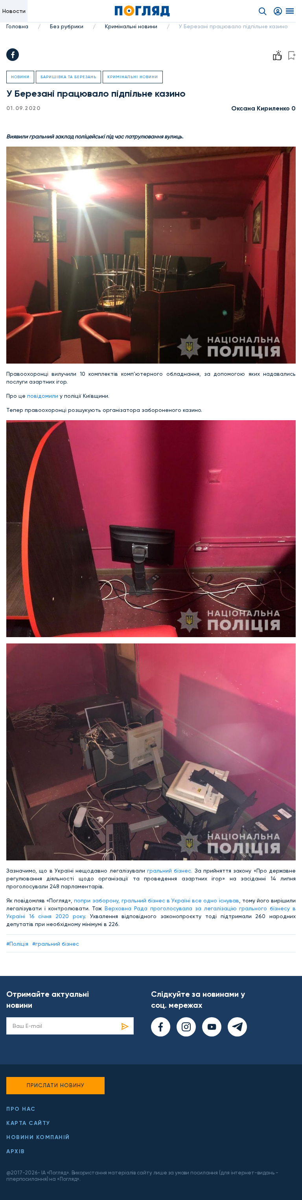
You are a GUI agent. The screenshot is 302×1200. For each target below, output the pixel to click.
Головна (17, 26)
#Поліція (17, 944)
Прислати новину (56, 1085)
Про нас (21, 1109)
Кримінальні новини (131, 26)
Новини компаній (38, 1137)
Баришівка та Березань (68, 77)
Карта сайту (28, 1123)
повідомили (43, 396)
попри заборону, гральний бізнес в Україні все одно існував (156, 900)
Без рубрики (66, 26)
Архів (15, 1151)
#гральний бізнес (55, 944)
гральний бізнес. (169, 870)
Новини (20, 77)
